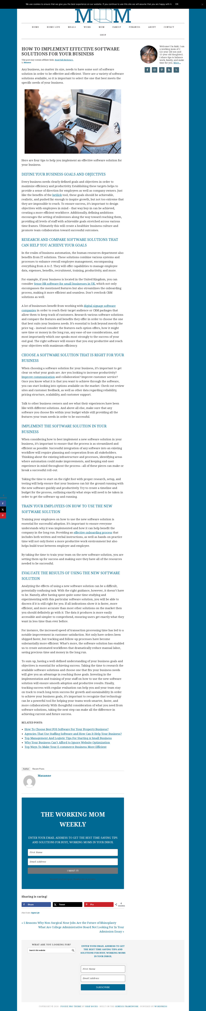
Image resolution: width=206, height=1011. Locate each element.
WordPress (160, 1006)
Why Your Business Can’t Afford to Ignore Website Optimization (67, 742)
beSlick (57, 195)
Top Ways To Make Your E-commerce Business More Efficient (65, 746)
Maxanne (44, 775)
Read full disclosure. (64, 60)
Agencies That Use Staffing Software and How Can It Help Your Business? (73, 733)
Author (26, 769)
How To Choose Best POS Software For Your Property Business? (67, 729)
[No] (202, 4)
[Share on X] (3, 509)
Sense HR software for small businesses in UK (64, 283)
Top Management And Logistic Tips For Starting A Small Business (68, 738)
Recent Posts (38, 769)
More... (177, 63)
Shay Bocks (91, 1006)
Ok (176, 4)
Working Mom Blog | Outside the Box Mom (103, 10)
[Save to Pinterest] (3, 515)
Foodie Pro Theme (70, 1006)
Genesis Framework (126, 1006)
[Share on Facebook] (3, 503)
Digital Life (35, 913)
